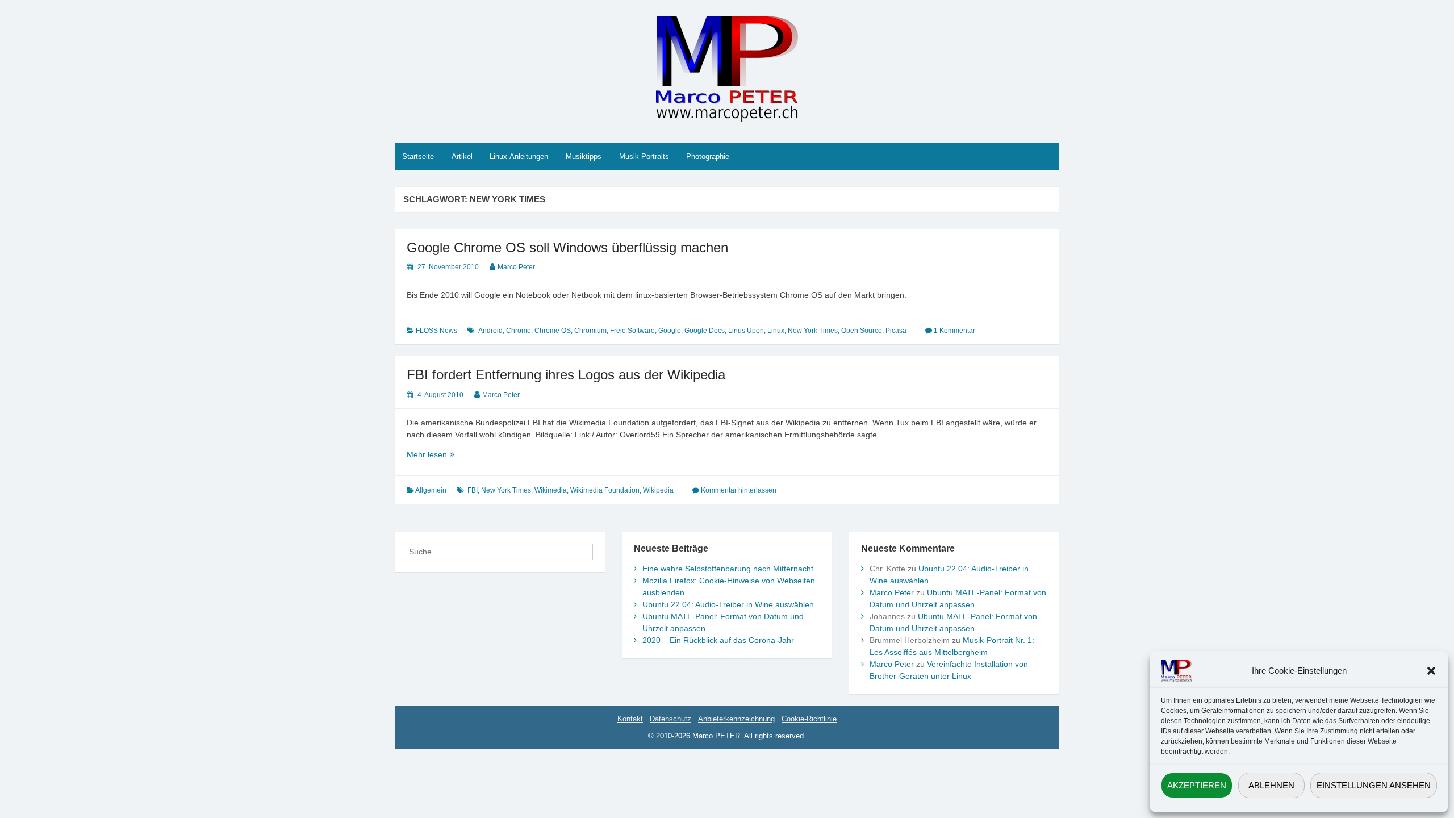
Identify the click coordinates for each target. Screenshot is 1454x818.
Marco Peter (516, 267)
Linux (775, 331)
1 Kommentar (954, 331)
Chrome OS (552, 331)
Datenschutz (670, 719)
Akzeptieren (1196, 785)
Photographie (707, 156)
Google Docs (704, 331)
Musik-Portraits (644, 156)
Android (490, 331)
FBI (472, 490)
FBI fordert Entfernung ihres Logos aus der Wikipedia (566, 374)
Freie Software (632, 331)
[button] (1431, 671)
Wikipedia (658, 490)
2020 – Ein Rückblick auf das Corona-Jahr (718, 640)
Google (669, 331)
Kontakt (630, 719)
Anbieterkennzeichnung (736, 719)
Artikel (462, 156)
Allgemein (430, 490)
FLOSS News (436, 331)
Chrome (518, 331)
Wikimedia (550, 490)
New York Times (813, 331)
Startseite (418, 156)
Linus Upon (746, 331)
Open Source (861, 331)
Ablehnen (1271, 785)
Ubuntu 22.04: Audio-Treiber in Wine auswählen (728, 604)
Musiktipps (583, 156)
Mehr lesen (446, 455)
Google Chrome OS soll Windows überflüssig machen (567, 247)
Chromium (590, 331)
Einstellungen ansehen (1374, 785)
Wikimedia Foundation (605, 490)
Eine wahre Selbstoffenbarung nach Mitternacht (727, 568)
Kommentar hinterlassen (738, 490)
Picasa (895, 331)
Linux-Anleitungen (519, 156)
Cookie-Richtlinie (809, 719)
